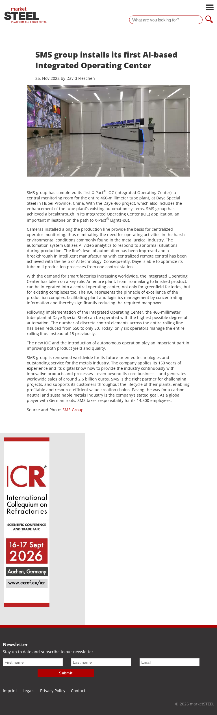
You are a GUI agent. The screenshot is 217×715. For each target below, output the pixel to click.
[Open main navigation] (209, 8)
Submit (66, 673)
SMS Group (73, 409)
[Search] (209, 20)
